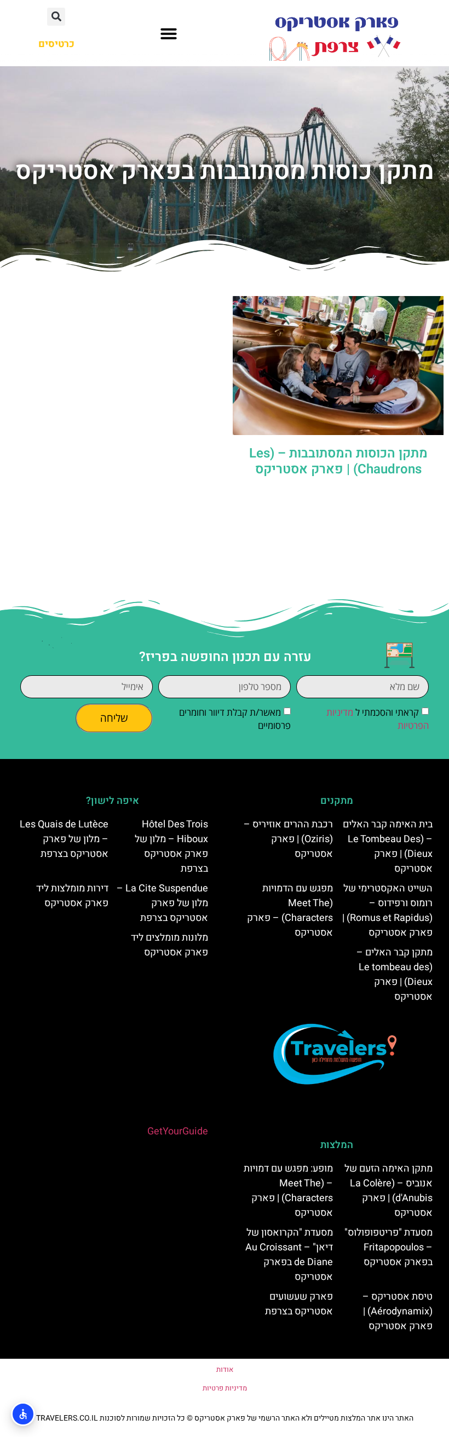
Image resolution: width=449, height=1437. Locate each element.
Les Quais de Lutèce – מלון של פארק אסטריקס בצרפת (64, 839)
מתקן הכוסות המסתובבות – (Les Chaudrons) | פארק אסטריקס (338, 461)
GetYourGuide (177, 1131)
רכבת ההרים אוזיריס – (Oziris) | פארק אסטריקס (288, 839)
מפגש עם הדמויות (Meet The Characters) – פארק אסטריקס (290, 910)
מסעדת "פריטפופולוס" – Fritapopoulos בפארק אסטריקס (388, 1247)
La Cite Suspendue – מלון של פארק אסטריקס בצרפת (162, 903)
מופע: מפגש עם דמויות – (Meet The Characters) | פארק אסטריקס (288, 1190)
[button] (169, 33)
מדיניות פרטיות (225, 1388)
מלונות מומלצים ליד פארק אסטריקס (169, 945)
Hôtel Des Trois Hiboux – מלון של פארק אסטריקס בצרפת (171, 846)
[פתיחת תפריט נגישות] (23, 1414)
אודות (224, 1369)
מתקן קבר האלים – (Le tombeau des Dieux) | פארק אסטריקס (394, 974)
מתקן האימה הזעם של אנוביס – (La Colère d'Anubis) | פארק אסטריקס (388, 1190)
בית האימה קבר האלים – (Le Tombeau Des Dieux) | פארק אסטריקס (388, 846)
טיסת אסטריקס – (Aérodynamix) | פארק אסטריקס (397, 1311)
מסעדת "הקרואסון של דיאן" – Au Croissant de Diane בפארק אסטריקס (289, 1254)
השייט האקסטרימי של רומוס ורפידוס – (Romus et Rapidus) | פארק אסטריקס (387, 910)
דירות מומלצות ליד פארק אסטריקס (72, 896)
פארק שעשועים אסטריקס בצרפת (299, 1304)
